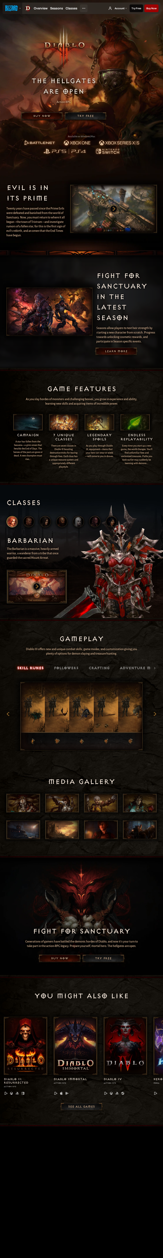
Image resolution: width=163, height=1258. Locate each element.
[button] (151, 8)
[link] (39, 143)
